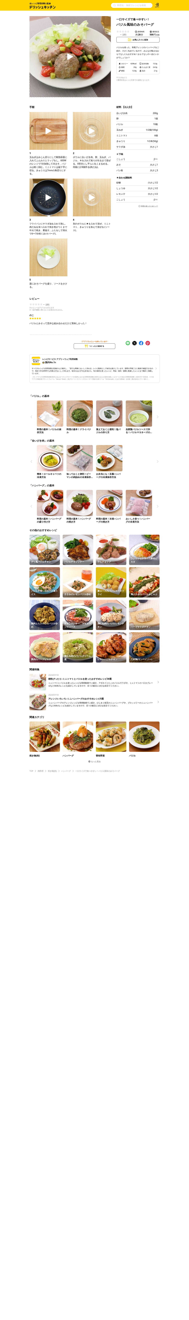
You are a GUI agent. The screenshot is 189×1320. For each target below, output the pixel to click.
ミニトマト (121, 135)
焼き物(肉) (52, 771)
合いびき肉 (121, 113)
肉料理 (40, 771)
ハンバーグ (66, 771)
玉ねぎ (119, 130)
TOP (31, 771)
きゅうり (120, 141)
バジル (119, 124)
